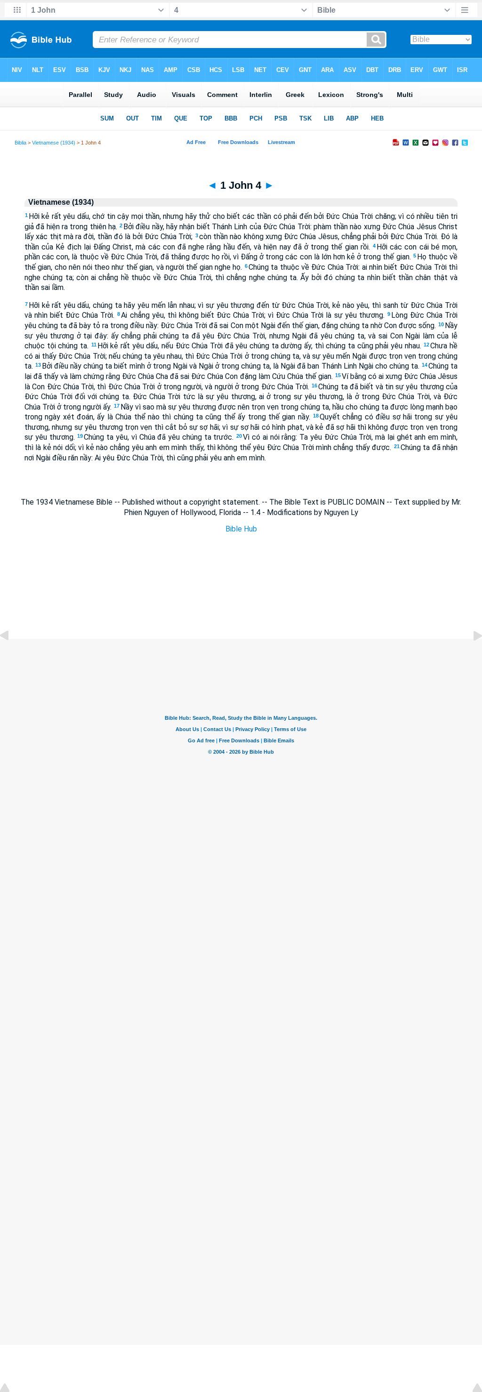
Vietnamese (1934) (53, 142)
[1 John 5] (470, 656)
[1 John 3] (12, 656)
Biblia (20, 142)
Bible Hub (241, 528)
